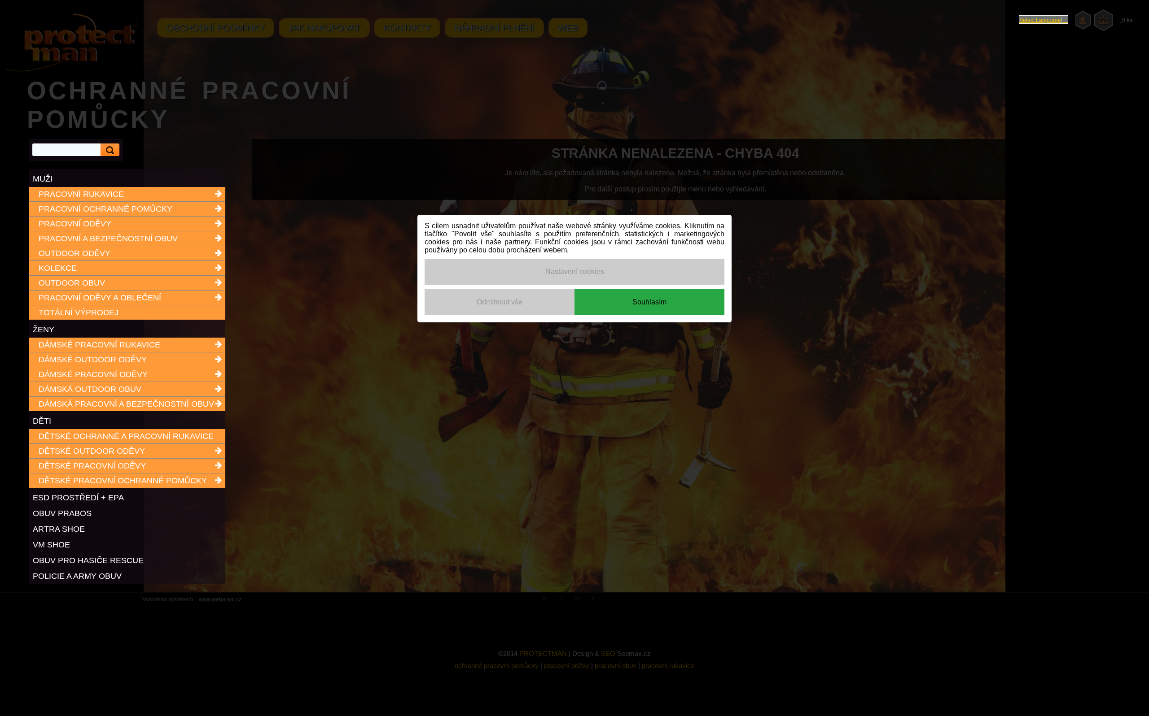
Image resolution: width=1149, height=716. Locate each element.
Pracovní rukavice (81, 194)
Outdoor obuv (72, 282)
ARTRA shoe (59, 529)
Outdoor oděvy (74, 253)
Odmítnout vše (499, 302)
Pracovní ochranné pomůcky (105, 208)
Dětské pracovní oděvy (92, 465)
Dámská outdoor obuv (90, 389)
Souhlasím (649, 302)
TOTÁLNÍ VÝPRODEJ (78, 312)
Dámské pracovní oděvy (93, 374)
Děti (42, 421)
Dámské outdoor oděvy (93, 359)
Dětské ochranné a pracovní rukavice (126, 436)
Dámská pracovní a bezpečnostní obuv (126, 403)
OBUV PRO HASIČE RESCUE (88, 560)
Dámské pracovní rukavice (99, 344)
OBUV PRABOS (62, 513)
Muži (43, 178)
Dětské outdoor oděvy (92, 451)
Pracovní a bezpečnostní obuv (108, 238)
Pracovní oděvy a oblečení (100, 297)
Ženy (43, 329)
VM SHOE (51, 544)
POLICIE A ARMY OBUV (77, 576)
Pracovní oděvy (75, 223)
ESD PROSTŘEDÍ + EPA (78, 497)
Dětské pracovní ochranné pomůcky (123, 480)
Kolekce (58, 268)
